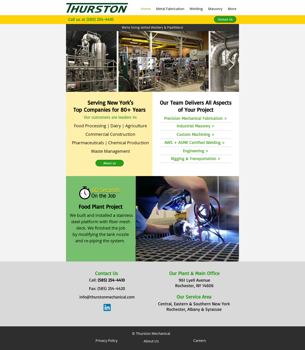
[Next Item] (231, 65)
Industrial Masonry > (195, 125)
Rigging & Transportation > (195, 158)
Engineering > (195, 150)
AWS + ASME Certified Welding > (195, 142)
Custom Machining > (195, 134)
